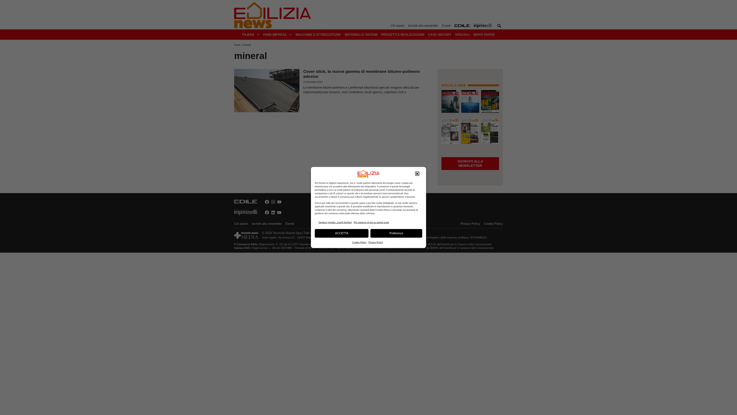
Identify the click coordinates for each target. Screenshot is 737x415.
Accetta (341, 233)
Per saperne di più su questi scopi (371, 222)
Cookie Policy (359, 242)
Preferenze (396, 233)
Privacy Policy (375, 242)
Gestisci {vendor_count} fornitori (335, 222)
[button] (417, 174)
